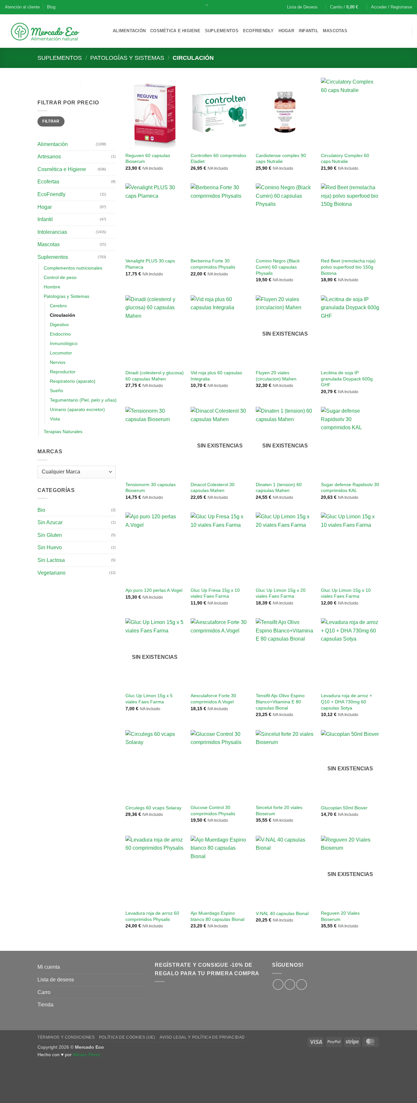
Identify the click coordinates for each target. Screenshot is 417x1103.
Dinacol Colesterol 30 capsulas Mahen (213, 487)
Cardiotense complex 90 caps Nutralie (281, 158)
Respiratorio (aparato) (72, 381)
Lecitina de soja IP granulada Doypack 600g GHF (347, 378)
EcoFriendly (258, 30)
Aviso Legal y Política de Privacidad (202, 1037)
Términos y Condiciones (65, 1037)
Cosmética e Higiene (175, 30)
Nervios (57, 362)
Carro (43, 992)
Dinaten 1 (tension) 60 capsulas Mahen (279, 487)
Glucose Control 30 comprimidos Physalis (213, 810)
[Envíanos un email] (301, 984)
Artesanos (49, 156)
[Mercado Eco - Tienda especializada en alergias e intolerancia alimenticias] (54, 31)
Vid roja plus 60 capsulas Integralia (216, 375)
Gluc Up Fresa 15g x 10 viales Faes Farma (215, 593)
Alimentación (129, 30)
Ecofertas (48, 181)
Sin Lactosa (51, 560)
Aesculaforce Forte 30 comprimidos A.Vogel (213, 698)
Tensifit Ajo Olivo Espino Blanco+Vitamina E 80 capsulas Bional (280, 701)
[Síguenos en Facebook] (278, 984)
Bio (41, 510)
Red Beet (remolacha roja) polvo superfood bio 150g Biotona (348, 266)
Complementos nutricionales (73, 268)
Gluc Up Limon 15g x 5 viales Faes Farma (149, 698)
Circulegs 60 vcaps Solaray (153, 807)
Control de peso (60, 277)
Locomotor (61, 352)
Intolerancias (52, 232)
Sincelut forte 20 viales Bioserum (279, 810)
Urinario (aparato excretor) (77, 409)
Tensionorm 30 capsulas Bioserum (150, 487)
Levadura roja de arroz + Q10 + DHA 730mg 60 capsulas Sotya (346, 701)
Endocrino (60, 334)
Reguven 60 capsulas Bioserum (147, 158)
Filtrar (51, 121)
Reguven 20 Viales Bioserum (340, 916)
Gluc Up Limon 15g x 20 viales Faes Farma (281, 593)
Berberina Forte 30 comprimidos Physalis (213, 264)
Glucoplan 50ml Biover (344, 807)
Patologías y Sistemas (127, 57)
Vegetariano (51, 573)
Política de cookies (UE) (127, 1037)
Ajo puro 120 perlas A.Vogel (153, 590)
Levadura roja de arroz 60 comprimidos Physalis (152, 916)
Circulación (62, 315)
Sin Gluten (49, 535)
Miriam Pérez (86, 1054)
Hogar (286, 30)
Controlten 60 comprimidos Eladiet (218, 158)
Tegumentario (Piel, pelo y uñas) (83, 400)
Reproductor (63, 371)
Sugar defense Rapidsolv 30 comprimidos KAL (350, 487)
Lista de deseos (55, 979)
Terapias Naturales (63, 431)
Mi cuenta (48, 967)
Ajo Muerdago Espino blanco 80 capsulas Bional (217, 916)
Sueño (56, 390)
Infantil (308, 30)
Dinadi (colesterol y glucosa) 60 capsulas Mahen (154, 375)
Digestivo (59, 324)
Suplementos (221, 30)
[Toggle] (112, 144)
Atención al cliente (22, 7)
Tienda (45, 1004)
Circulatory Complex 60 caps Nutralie (345, 158)
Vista (55, 418)
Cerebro (58, 305)
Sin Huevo (49, 547)
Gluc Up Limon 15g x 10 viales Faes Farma (346, 593)
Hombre (52, 286)
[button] (347, 7)
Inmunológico (64, 343)
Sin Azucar (50, 522)
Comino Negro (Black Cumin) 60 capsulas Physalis (278, 266)
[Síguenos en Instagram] (289, 984)
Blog (51, 7)
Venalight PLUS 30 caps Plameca (150, 264)
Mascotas (335, 30)
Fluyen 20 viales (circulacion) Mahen (276, 375)
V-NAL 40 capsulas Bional (282, 913)
